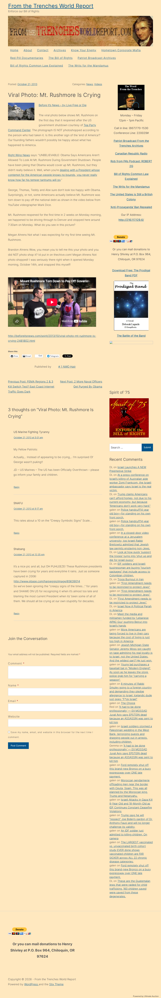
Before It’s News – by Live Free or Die (62, 105)
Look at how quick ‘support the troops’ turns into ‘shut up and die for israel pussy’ (130, 556)
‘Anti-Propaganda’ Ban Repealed (131, 207)
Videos (98, 84)
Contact (42, 50)
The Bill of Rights (60, 58)
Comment (16, 663)
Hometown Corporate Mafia (121, 50)
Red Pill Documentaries (26, 58)
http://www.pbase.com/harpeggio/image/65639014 (47, 581)
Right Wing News (19, 155)
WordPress (31, 984)
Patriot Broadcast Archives (97, 58)
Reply (16, 487)
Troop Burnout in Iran (130, 579)
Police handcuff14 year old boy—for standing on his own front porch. (129, 513)
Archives (60, 50)
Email (12, 701)
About (28, 50)
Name (12, 685)
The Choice (128, 703)
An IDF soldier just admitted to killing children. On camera (128, 834)
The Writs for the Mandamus (88, 65)
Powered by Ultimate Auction (146, 996)
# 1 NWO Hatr (67, 366)
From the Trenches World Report (50, 6)
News (89, 84)
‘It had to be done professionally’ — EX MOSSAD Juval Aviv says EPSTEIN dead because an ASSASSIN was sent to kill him (131, 714)
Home (14, 50)
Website (14, 716)
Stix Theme (56, 984)
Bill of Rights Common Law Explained (36, 65)
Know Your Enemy (83, 50)
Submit (147, 447)
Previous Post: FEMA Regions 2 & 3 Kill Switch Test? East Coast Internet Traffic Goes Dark (31, 386)
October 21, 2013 (27, 84)
